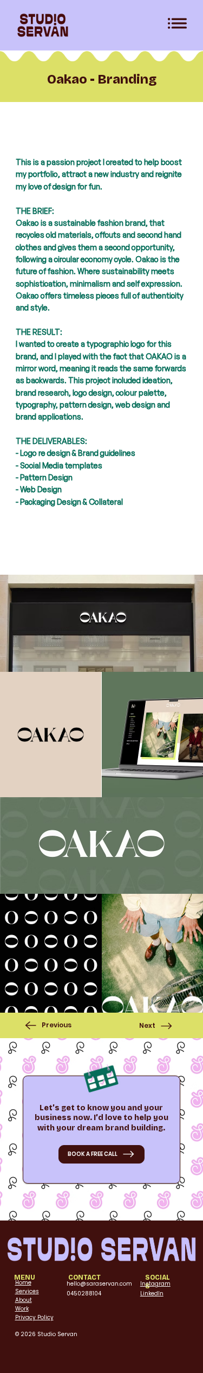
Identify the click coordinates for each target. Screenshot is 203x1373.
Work (22, 1309)
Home (23, 1283)
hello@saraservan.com (99, 1284)
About (23, 1300)
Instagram (155, 1284)
